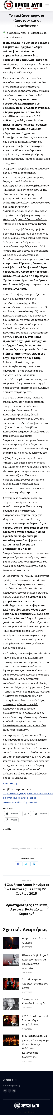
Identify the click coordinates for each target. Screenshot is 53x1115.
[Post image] (11, 943)
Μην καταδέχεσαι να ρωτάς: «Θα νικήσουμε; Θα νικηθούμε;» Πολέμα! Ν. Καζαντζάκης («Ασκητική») (35, 1046)
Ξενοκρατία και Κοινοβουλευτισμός (33, 1001)
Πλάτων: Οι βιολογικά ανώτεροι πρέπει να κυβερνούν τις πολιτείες (35, 962)
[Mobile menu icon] (47, 6)
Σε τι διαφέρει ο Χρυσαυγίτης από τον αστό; (35, 984)
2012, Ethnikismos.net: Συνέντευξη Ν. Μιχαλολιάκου (35, 1020)
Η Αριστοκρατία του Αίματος (34, 940)
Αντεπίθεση (10, 783)
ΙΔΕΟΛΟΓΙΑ (25, 848)
